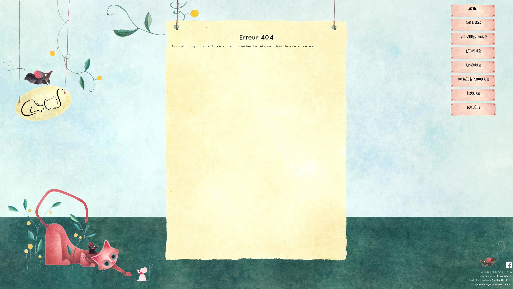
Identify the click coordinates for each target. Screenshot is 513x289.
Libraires (473, 92)
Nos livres (473, 22)
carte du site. (504, 285)
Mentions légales (484, 285)
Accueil (473, 8)
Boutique (473, 106)
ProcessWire (504, 276)
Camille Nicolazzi (501, 280)
